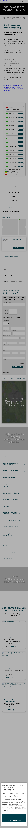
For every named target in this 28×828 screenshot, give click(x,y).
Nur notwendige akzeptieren (14, 820)
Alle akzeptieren (14, 816)
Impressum (24, 824)
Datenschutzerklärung (15, 824)
